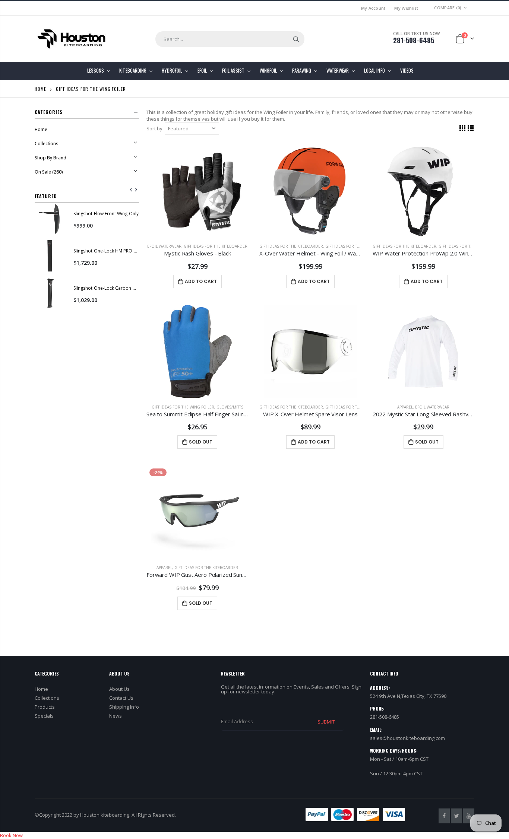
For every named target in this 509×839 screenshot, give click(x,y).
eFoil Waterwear (164, 246)
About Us (119, 689)
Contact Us (121, 698)
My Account (373, 8)
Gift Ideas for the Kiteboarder (215, 246)
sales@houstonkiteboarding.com (407, 738)
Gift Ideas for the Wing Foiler (356, 246)
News (115, 715)
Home (40, 89)
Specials (44, 715)
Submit (326, 721)
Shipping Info (124, 706)
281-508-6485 (413, 40)
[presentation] (131, 190)
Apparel (405, 407)
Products (45, 706)
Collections (47, 698)
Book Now (11, 835)
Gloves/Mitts (229, 407)
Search (296, 39)
